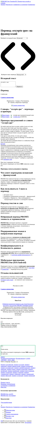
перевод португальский (27, 371)
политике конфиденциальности (21, 255)
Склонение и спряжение (8, 385)
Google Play (5, 269)
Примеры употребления (8, 384)
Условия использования (8, 358)
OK (2, 421)
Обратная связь (10, 410)
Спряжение (20, 4)
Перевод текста (5, 382)
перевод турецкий (18, 372)
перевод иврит (11, 369)
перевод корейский (13, 371)
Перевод (3, 4)
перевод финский (6, 375)
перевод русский (19, 364)
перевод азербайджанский (22, 368)
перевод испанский (27, 366)
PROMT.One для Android (8, 395)
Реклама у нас (10, 416)
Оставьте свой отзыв (7, 280)
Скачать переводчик (7, 97)
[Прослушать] (5, 115)
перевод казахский (21, 369)
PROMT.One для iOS (7, 394)
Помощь (8, 412)
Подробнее (28, 422)
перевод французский (13, 366)
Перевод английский (7, 364)
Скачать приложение (12, 414)
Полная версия (20, 358)
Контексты (9, 4)
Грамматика (31, 4)
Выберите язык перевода (8, 74)
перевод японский (29, 375)
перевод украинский (27, 374)
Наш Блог (9, 418)
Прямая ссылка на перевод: (9, 325)
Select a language (5, 361)
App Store (31, 267)
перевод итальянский (7, 368)
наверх (3, 357)
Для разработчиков (6, 402)
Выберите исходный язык (8, 38)
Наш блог (3, 387)
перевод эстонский (17, 375)
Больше (3, 143)
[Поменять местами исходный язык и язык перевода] (18, 73)
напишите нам (7, 159)
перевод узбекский (15, 374)
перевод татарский (6, 372)
